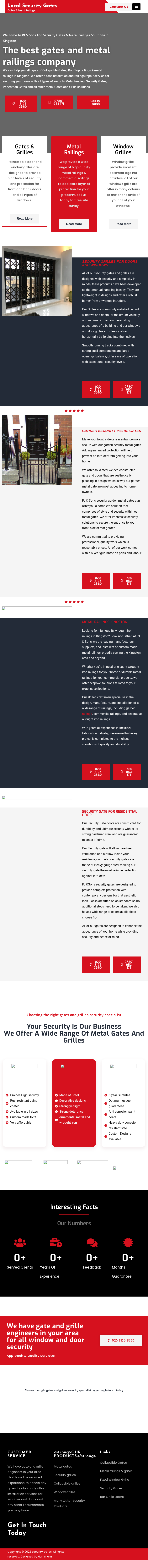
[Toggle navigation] (136, 6)
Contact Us (118, 6)
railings (87, 714)
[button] (74, 1392)
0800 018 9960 (22, 1416)
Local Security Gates (32, 5)
